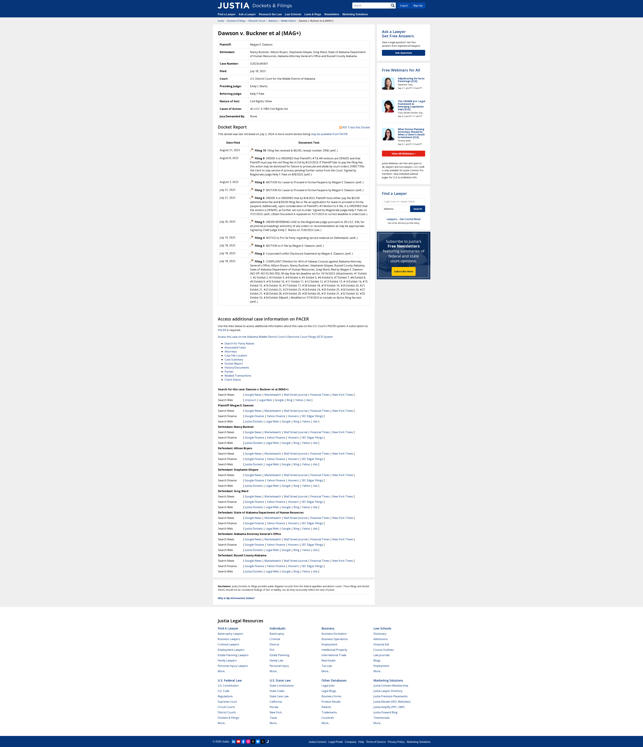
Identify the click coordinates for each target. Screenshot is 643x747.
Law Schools (293, 14)
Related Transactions (238, 375)
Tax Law (327, 666)
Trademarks (329, 712)
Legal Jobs (328, 685)
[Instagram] (248, 741)
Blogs (377, 660)
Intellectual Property (334, 650)
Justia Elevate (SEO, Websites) (391, 701)
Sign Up (417, 5)
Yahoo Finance (276, 416)
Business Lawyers (229, 639)
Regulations (225, 696)
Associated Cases (235, 347)
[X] (263, 741)
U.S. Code (223, 691)
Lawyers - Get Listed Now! (404, 219)
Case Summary (234, 359)
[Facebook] (243, 741)
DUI (272, 650)
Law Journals (381, 655)
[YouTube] (238, 741)
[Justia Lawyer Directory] (268, 741)
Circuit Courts (226, 707)
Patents (326, 707)
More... (222, 671)
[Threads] (253, 741)
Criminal (275, 639)
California (276, 701)
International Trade (334, 655)
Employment (329, 644)
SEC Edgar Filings (312, 416)
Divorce (274, 644)
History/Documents (237, 367)
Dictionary (379, 634)
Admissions (380, 639)
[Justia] (233, 6)
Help (361, 741)
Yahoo (299, 400)
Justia (225, 741)
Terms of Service (376, 741)
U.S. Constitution (228, 685)
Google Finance (254, 416)
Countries (328, 718)
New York (276, 712)
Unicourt (250, 400)
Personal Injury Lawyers (233, 666)
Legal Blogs (329, 691)
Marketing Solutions (355, 14)
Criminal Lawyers (228, 644)
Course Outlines (383, 650)
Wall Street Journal (295, 395)
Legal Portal (335, 741)
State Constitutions (282, 685)
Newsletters (331, 14)
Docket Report (234, 363)
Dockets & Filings (228, 718)
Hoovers (293, 416)
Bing (290, 400)
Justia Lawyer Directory (388, 691)
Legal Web (265, 400)
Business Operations (335, 639)
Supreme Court (227, 701)
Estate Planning (279, 655)
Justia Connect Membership (390, 685)
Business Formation (334, 634)
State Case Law (279, 696)
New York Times (342, 395)
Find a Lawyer (226, 14)
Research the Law (270, 14)
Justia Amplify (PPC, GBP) (389, 707)
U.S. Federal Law (230, 680)
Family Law (276, 660)
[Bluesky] (258, 741)
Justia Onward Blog (385, 712)
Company (350, 741)
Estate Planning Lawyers (233, 655)
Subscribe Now (403, 271)
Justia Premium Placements (390, 696)
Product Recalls (331, 701)
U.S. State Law (280, 680)
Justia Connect (317, 741)
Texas (273, 718)
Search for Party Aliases (239, 343)
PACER (222, 330)
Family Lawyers (227, 660)
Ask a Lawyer (247, 14)
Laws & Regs (312, 14)
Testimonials (381, 718)
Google (279, 400)
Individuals (277, 628)
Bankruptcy (277, 634)
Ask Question (403, 52)
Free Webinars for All (401, 70)
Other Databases (334, 680)
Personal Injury (279, 666)
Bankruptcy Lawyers (230, 634)
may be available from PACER (329, 134)
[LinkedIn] (234, 741)
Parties (229, 371)
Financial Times (320, 395)
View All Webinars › (404, 153)
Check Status (233, 379)
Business (328, 628)
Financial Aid (381, 644)
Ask (308, 400)
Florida (274, 707)
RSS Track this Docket (356, 127)
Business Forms (331, 696)
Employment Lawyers (231, 650)
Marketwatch (272, 395)
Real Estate (328, 660)
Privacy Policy (396, 741)
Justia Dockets (254, 421)
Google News (253, 395)
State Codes (277, 691)
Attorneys (231, 351)
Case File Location (236, 355)
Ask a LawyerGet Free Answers (398, 33)
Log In (404, 5)
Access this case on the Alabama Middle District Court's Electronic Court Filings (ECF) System (275, 337)
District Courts (227, 712)
